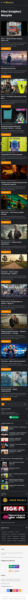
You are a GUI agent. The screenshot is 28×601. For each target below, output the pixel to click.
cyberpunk (11, 531)
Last (24, 404)
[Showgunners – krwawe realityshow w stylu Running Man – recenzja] (4, 434)
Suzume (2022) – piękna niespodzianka (9, 390)
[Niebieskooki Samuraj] (14, 58)
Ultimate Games (22, 540)
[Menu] (1, 2)
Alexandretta (4, 66)
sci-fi (3, 540)
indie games (16, 536)
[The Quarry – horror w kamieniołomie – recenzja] (4, 446)
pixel (9, 538)
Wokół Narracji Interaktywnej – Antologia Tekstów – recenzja (11, 127)
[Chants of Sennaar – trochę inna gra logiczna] (4, 428)
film (17, 531)
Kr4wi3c (3, 36)
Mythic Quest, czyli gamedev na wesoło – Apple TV (11, 302)
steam (14, 540)
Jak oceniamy (5, 598)
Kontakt (24, 598)
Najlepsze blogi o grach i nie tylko (8, 522)
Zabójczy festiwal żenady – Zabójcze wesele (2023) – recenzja (13, 332)
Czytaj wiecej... (6, 48)
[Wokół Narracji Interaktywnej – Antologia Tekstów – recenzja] (14, 116)
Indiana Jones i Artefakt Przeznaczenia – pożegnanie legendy (14, 183)
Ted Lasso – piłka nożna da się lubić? (13, 361)
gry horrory (14, 534)
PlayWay (23, 538)
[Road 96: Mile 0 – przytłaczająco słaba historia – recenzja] (4, 451)
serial (9, 540)
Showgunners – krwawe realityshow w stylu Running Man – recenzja (17, 433)
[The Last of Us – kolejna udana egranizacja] (14, 231)
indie (9, 536)
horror (4, 536)
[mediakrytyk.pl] (14, 567)
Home (3, 7)
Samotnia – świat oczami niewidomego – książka (9, 273)
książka (22, 536)
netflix (4, 538)
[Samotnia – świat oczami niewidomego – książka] (14, 261)
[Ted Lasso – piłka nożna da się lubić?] (14, 351)
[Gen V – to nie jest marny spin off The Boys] (14, 86)
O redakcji (11, 598)
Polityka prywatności (18, 598)
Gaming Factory (5, 534)
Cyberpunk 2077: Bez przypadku (11, 154)
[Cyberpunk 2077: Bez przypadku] (14, 144)
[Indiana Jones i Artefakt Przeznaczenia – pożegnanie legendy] (14, 172)
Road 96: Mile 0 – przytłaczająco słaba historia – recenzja (17, 450)
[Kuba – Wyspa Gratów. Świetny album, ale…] (14, 28)
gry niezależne (21, 534)
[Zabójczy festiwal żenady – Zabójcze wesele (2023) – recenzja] (14, 321)
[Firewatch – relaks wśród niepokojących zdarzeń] (4, 440)
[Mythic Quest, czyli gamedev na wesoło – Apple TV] (14, 291)
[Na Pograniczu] (8, 2)
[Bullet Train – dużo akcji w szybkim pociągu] (14, 202)
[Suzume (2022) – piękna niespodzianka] (14, 379)
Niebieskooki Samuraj (8, 68)
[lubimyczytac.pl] (14, 572)
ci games (4, 531)
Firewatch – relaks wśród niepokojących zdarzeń (15, 439)
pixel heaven (16, 538)
